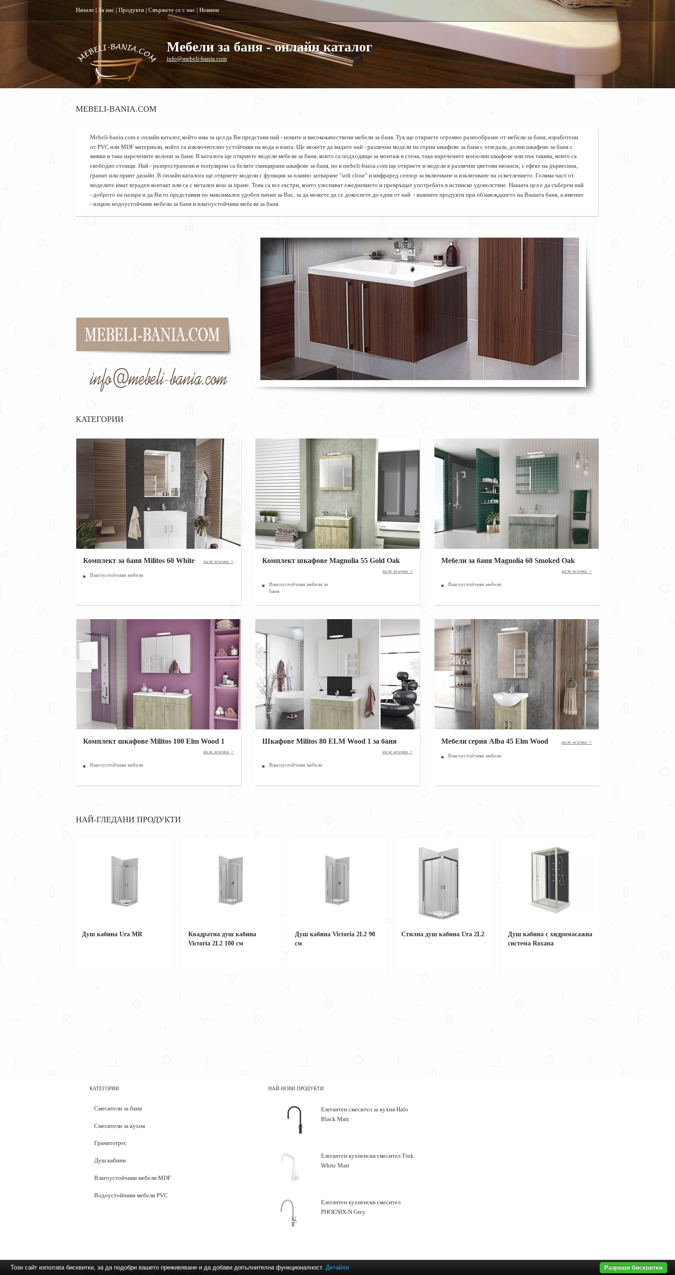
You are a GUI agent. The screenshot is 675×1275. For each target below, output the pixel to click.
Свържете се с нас (171, 9)
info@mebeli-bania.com (197, 58)
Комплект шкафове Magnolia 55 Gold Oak (331, 560)
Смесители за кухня (119, 1125)
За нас (106, 9)
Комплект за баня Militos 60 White (139, 560)
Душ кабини (110, 1160)
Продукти (131, 9)
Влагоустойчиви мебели (116, 575)
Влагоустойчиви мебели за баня (298, 587)
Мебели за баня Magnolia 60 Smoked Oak (508, 560)
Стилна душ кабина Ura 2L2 (442, 934)
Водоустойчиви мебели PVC (131, 1195)
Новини (209, 9)
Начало (85, 9)
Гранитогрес (110, 1142)
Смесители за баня (118, 1108)
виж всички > (218, 561)
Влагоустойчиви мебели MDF (132, 1177)
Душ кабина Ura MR (112, 934)
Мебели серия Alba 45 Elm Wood (494, 741)
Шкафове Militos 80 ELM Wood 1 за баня (329, 741)
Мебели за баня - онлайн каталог (269, 46)
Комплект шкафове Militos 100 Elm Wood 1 (154, 741)
